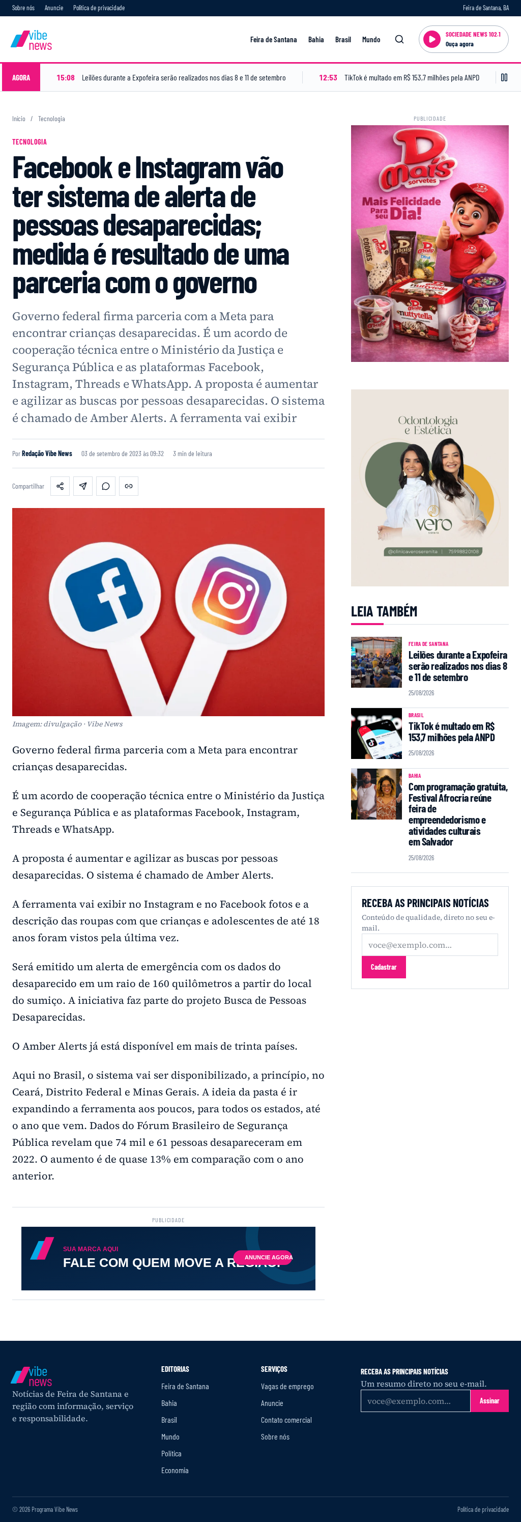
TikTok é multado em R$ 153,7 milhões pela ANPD (452, 731)
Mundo (371, 39)
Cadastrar (384, 967)
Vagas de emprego (287, 1386)
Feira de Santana (273, 39)
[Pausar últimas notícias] (504, 77)
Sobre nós (23, 8)
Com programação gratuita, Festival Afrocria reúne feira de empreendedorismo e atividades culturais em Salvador (458, 814)
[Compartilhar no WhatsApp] (105, 486)
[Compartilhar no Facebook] (60, 486)
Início (18, 118)
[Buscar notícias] (399, 39)
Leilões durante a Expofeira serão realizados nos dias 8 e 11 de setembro (458, 665)
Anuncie (54, 8)
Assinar (490, 1400)
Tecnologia (51, 118)
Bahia (316, 39)
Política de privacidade (99, 8)
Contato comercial (286, 1419)
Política (171, 1453)
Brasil (343, 39)
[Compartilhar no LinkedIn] (83, 486)
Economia (175, 1470)
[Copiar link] (128, 486)
